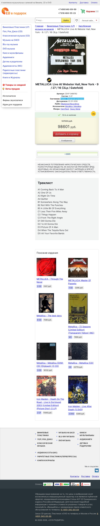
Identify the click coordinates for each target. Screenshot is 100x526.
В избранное (66, 140)
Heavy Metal (75, 109)
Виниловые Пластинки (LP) (16, 27)
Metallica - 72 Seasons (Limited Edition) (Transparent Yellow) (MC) (81, 329)
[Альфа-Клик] (86, 484)
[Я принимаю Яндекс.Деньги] (75, 484)
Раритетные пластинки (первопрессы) (14, 71)
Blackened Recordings (70, 104)
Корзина (92, 11)
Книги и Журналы (11, 77)
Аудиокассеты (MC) (12, 66)
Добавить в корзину (67, 134)
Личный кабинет (89, 20)
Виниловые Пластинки (43, 433)
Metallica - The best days (49, 315)
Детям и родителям (12, 61)
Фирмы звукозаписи (13, 100)
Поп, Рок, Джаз (44, 439)
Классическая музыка (44, 444)
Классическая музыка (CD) (16, 35)
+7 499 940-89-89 (67, 9)
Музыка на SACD (11, 40)
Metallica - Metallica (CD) (80, 363)
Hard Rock (65, 109)
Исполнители (9, 96)
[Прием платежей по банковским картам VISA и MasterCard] (62, 484)
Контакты (73, 2)
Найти (66, 20)
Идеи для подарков (12, 104)
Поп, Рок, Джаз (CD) (13, 31)
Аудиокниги (8, 57)
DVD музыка (9, 48)
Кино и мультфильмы (13, 53)
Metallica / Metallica (73, 106)
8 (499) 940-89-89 (70, 510)
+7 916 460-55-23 (67, 13)
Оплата (94, 2)
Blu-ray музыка (10, 44)
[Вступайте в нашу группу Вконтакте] (97, 470)
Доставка (84, 2)
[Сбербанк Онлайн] (48, 484)
